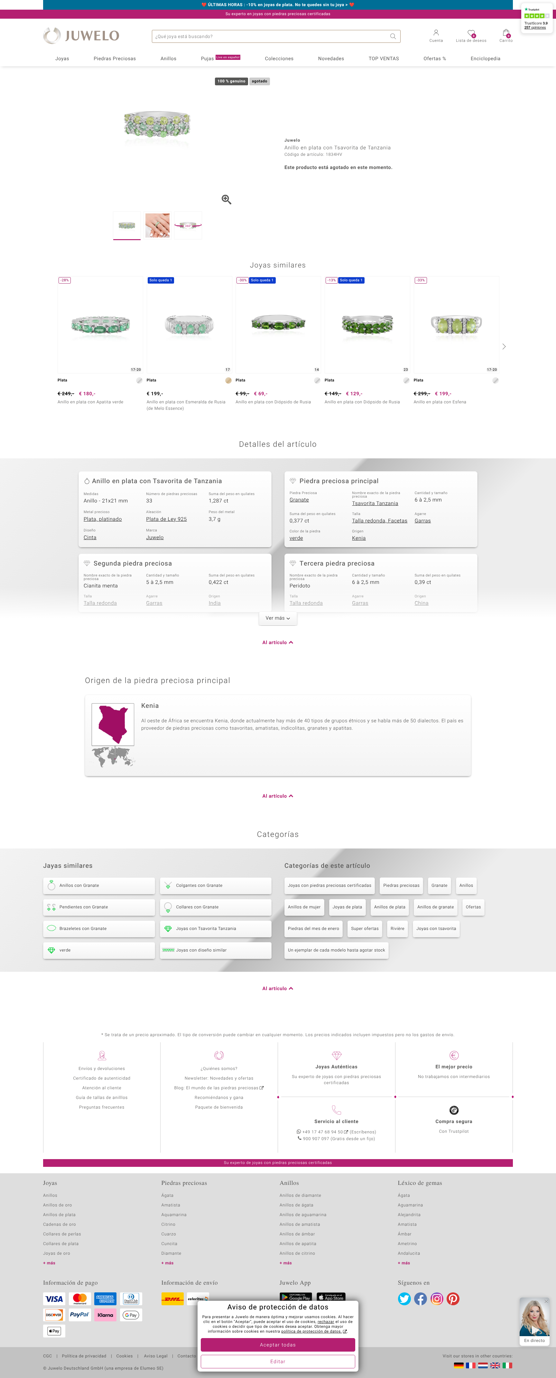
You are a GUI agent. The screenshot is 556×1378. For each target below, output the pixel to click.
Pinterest (453, 1298)
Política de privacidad (84, 1356)
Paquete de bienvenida (219, 1107)
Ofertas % (434, 58)
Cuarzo (169, 1234)
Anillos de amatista (300, 1225)
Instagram (437, 1298)
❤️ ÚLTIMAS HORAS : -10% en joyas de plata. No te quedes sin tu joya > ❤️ (278, 5)
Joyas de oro (56, 1254)
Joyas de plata (347, 907)
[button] (436, 37)
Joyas (62, 58)
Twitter (404, 1298)
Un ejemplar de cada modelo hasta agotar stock (336, 950)
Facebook (420, 1298)
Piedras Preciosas (115, 58)
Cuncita (170, 1244)
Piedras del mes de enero (313, 929)
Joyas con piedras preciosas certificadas (329, 886)
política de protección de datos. (311, 1332)
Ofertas (473, 907)
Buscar (394, 36)
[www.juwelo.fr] (471, 1365)
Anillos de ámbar (297, 1234)
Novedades (331, 58)
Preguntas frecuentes (102, 1107)
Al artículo (275, 642)
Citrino (169, 1225)
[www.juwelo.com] (495, 1365)
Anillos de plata (389, 907)
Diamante (171, 1254)
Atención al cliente (102, 1088)
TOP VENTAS (384, 58)
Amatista (171, 1205)
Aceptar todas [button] (278, 1345)
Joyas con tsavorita (436, 929)
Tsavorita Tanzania (375, 503)
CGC (47, 1356)
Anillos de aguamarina (303, 1215)
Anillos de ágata (297, 1205)
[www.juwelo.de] (459, 1365)
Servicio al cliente (336, 1121)
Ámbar (405, 1234)
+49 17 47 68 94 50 (322, 1132)
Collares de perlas (62, 1234)
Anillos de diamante (300, 1196)
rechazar (326, 1322)
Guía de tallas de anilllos (102, 1098)
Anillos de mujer (304, 907)
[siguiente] (503, 346)
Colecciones (279, 58)
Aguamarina (410, 1205)
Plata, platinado (103, 519)
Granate (299, 500)
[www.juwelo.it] (507, 1365)
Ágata (168, 1196)
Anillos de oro (57, 1205)
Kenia (359, 538)
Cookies (124, 1356)
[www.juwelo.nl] (483, 1365)
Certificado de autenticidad (102, 1078)
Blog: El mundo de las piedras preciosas (216, 1088)
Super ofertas (365, 929)
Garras (423, 521)
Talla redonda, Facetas (379, 521)
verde (296, 538)
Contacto (187, 1356)
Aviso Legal (155, 1356)
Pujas (220, 58)
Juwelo (155, 537)
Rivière (397, 929)
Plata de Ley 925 (166, 519)
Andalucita (409, 1254)
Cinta (90, 537)
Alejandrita (409, 1215)
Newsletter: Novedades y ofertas (219, 1078)
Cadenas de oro (59, 1225)
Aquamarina (174, 1215)
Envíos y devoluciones (102, 1069)
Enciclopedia (486, 58)
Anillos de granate (435, 907)
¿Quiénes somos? (219, 1069)
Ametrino (407, 1244)
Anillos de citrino (297, 1254)
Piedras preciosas (401, 886)
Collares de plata (61, 1244)
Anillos (169, 58)
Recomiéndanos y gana (219, 1098)
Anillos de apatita (298, 1244)
